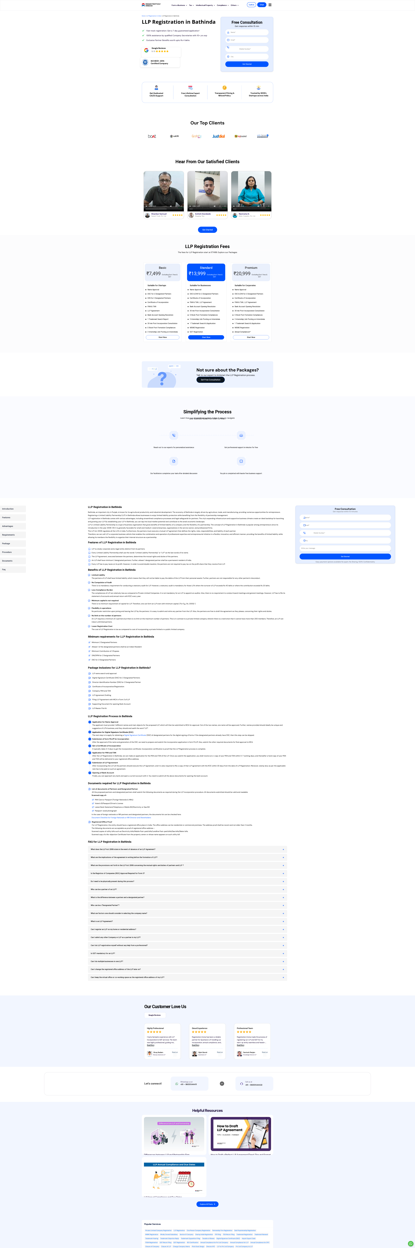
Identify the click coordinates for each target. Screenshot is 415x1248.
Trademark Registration (244, 1237)
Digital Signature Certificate (135, 735)
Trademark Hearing (151, 1241)
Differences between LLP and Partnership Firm (166, 1156)
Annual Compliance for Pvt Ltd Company (214, 1245)
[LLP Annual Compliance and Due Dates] (174, 1178)
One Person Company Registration (198, 1233)
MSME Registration (151, 1237)
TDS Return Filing (229, 1237)
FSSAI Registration (151, 1245)
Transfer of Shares (208, 1241)
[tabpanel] (207, 1041)
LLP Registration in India (154, 16)
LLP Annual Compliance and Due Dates (163, 1199)
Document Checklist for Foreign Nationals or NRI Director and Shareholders (121, 817)
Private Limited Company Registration (158, 1233)
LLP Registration (179, 1233)
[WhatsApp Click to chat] (410, 1243)
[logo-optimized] (151, 3)
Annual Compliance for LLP (239, 1245)
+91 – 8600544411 (188, 1086)
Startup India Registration (204, 1237)
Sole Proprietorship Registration (245, 1233)
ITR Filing (218, 1237)
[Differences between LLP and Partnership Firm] (174, 1136)
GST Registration (179, 1245)
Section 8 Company (186, 1237)
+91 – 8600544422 (253, 1087)
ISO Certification (192, 1245)
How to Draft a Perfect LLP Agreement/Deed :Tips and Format (241, 1156)
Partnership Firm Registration (222, 1233)
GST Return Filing (165, 1245)
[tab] (154, 1015)
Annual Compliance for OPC (260, 1245)
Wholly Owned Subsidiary (169, 1237)
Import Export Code (248, 1241)
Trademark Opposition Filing (190, 1241)
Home (143, 16)
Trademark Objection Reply (169, 1241)
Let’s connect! (153, 1086)
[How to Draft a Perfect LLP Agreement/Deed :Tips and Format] (241, 1136)
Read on (175, 1052)
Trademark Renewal (261, 1237)
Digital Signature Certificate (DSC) (228, 1241)
